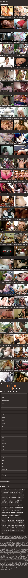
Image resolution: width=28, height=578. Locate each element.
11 (26, 386)
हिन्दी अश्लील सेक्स (4, 1)
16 (16, 388)
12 (6, 388)
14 (11, 388)
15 (13, 388)
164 (19, 388)
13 (8, 388)
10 (23, 386)
